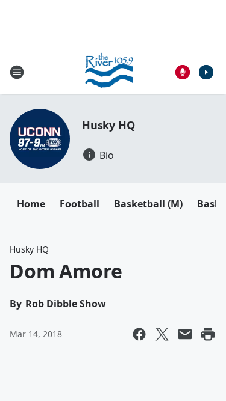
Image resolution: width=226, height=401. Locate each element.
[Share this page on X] (162, 334)
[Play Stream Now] (206, 72)
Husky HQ (108, 125)
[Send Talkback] (182, 72)
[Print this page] (207, 334)
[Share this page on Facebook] (139, 334)
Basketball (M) (148, 203)
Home (31, 203)
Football (79, 203)
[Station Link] (109, 71)
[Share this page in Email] (185, 334)
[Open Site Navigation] (17, 72)
